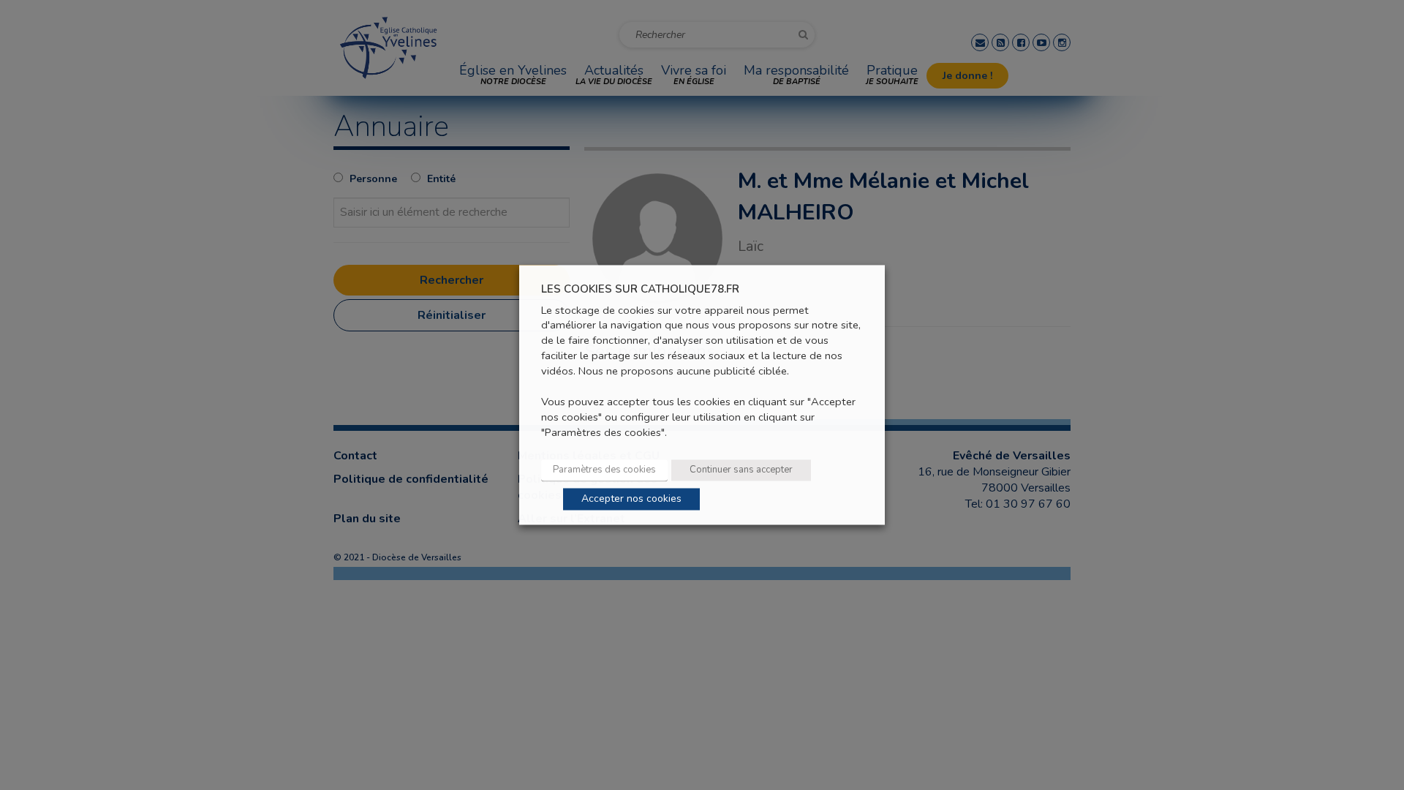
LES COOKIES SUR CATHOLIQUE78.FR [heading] (640, 289)
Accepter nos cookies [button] (631, 499)
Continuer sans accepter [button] (741, 470)
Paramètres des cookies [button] (604, 470)
